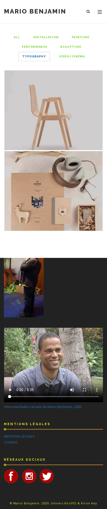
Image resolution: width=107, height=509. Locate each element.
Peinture (80, 37)
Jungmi (54, 109)
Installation (46, 37)
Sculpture (70, 47)
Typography (34, 56)
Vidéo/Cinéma (72, 56)
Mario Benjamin (35, 11)
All (17, 37)
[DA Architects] (83, 221)
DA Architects (53, 190)
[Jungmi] (83, 141)
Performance (34, 47)
